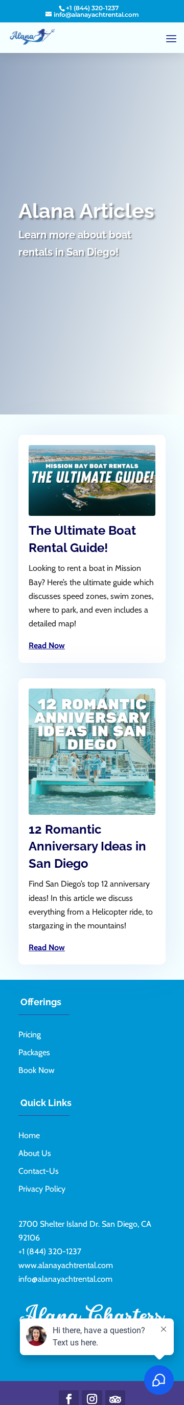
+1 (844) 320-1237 (92, 8)
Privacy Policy (41, 1189)
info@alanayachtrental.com (65, 1279)
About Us (34, 1153)
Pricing (29, 1034)
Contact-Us (38, 1171)
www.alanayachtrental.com (65, 1265)
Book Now (36, 1070)
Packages (34, 1052)
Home (29, 1135)
